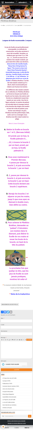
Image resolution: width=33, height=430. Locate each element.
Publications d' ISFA (7, 383)
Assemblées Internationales (9, 397)
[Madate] (16, 428)
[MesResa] (26, 428)
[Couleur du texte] (9, 340)
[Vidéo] (22, 340)
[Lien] (16, 340)
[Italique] (4, 340)
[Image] (20, 340)
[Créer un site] (6, 428)
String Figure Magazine (8, 394)
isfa (4, 25)
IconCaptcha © (24, 365)
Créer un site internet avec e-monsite (16, 421)
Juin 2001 (19, 25)
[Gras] (2, 340)
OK (29, 416)
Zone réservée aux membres (9, 405)
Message (3, 337)
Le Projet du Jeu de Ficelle (8, 399)
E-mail (2, 324)
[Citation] (12, 340)
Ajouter (16, 369)
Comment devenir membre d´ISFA (10, 386)
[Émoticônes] (25, 340)
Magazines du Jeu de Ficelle (10, 304)
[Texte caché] (18, 340)
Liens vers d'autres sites (8, 389)
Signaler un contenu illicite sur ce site (17, 423)
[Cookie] (3, 427)
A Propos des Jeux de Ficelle (9, 378)
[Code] (24, 340)
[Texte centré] (14, 340)
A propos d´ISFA (6, 380)
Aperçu (30, 339)
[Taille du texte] (7, 340)
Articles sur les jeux (7, 407)
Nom (2, 318)
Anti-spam (3, 361)
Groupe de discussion (7, 391)
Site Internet (4, 331)
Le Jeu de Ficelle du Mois (8, 402)
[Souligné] (5, 340)
